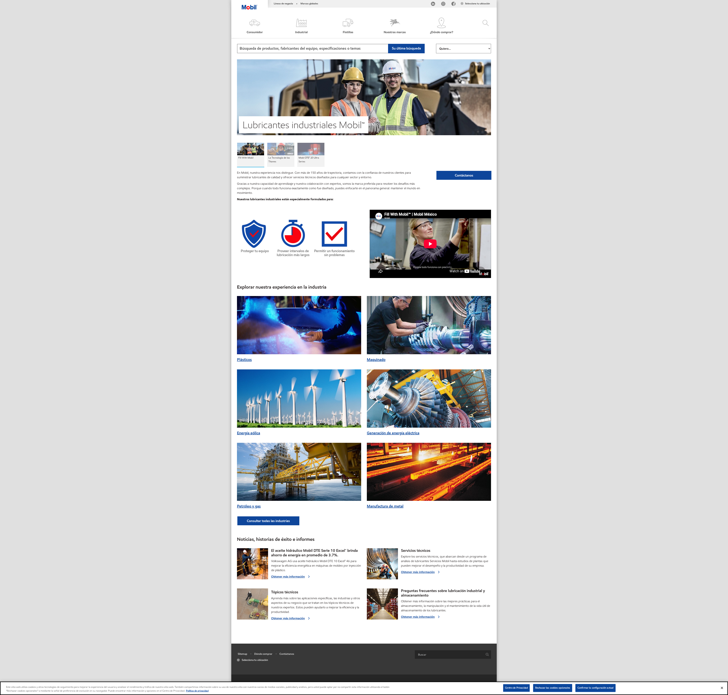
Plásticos (244, 359)
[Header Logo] (249, 4)
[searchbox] (449, 654)
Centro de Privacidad (516, 688)
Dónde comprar (263, 654)
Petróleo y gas (249, 506)
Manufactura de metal (385, 506)
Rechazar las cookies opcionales (552, 688)
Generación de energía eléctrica (393, 432)
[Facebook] (453, 4)
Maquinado (376, 359)
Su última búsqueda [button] (406, 48)
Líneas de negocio (283, 3)
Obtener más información (288, 577)
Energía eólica (248, 432)
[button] (255, 26)
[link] (493, 1)
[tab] (250, 155)
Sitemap (242, 654)
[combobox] (330, 48)
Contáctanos (286, 654)
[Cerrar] (722, 688)
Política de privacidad (197, 691)
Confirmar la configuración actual (595, 688)
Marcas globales (309, 3)
